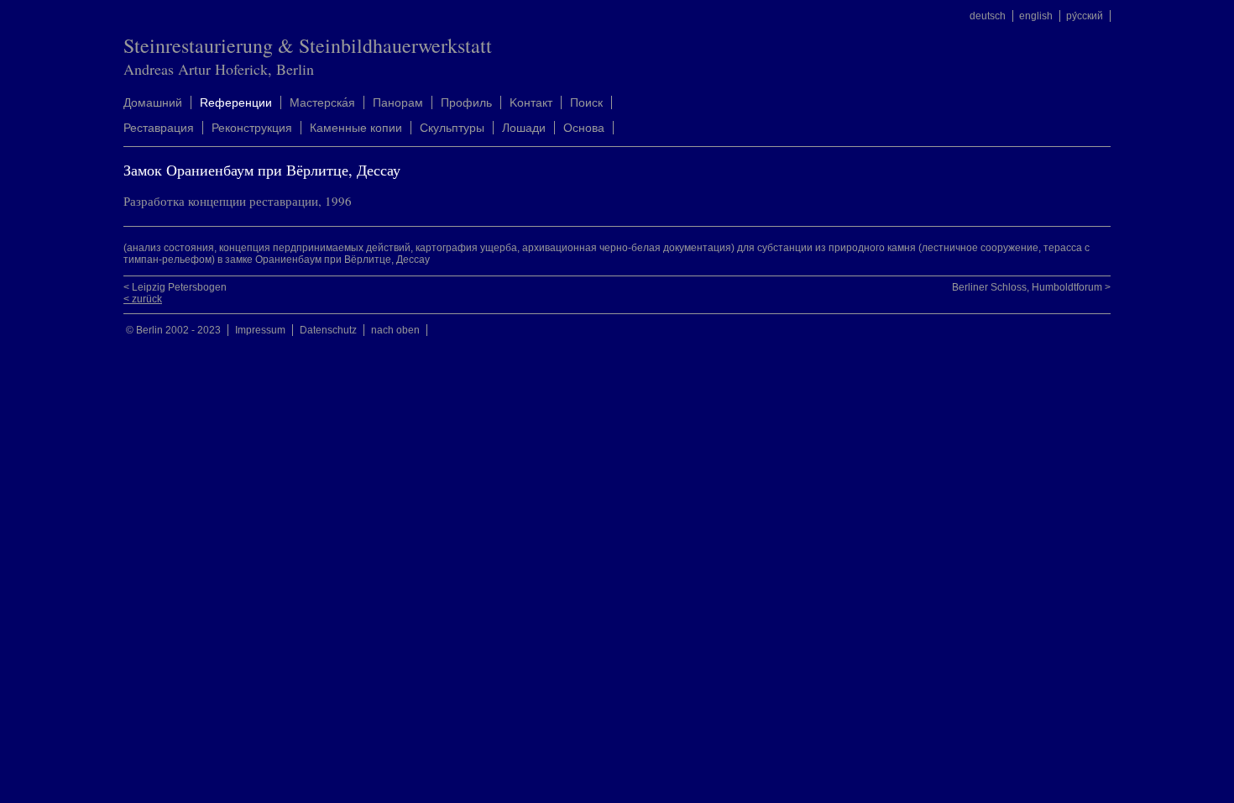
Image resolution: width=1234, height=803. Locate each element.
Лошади (524, 127)
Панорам (398, 102)
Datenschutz (328, 330)
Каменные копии (356, 127)
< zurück (142, 299)
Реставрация (158, 127)
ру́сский (1084, 16)
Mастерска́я (322, 102)
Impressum (260, 330)
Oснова (583, 127)
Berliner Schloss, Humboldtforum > (1031, 287)
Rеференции (236, 102)
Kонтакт (531, 102)
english (1036, 16)
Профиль (466, 102)
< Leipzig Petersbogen (175, 287)
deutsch (988, 16)
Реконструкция (252, 127)
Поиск (586, 102)
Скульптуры (452, 127)
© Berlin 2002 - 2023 (173, 330)
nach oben (395, 330)
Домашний (152, 102)
